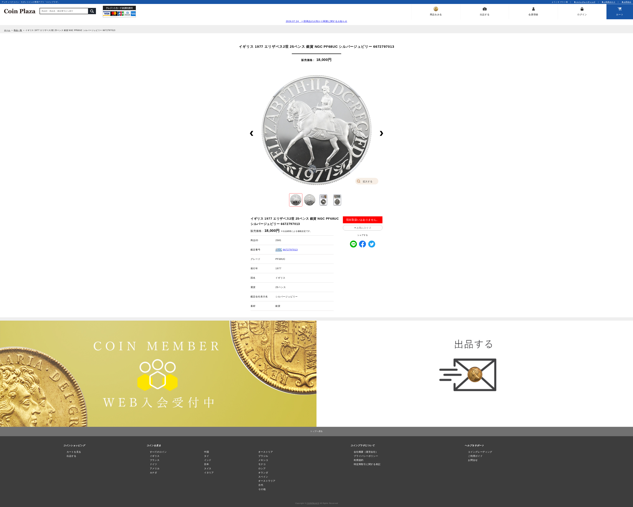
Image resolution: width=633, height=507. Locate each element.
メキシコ (263, 460)
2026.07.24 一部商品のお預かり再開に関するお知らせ (316, 21)
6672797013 (290, 249)
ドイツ (153, 464)
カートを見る (74, 452)
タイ (206, 456)
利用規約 (358, 460)
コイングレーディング (480, 452)
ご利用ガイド (475, 456)
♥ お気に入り (362, 227)
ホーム (7, 30)
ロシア (262, 468)
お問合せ (473, 460)
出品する (71, 456)
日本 (206, 464)
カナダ (153, 472)
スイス (207, 468)
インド (207, 460)
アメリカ (155, 468)
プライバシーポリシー (366, 456)
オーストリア (265, 452)
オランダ (263, 472)
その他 (262, 489)
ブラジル (263, 456)
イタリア (209, 472)
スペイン (263, 476)
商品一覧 (18, 30)
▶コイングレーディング (584, 2)
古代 (260, 485)
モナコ (262, 464)
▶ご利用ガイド (608, 2)
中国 (206, 452)
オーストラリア (266, 481)
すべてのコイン (158, 452)
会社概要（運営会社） (366, 452)
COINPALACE (313, 503)
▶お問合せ (627, 2)
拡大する (368, 181)
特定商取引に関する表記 (367, 464)
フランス (155, 460)
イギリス (155, 456)
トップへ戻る (316, 431)
